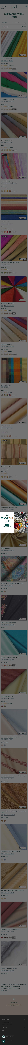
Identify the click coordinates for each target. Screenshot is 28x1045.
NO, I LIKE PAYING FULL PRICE (7, 526)
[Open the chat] (3, 1041)
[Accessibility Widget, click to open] (3, 1036)
